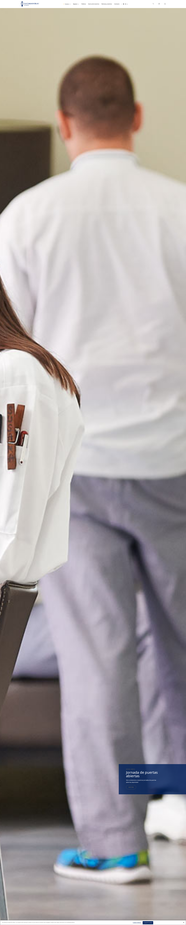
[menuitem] (153, 4)
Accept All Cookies (147, 922)
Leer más (131, 787)
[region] (93, 922)
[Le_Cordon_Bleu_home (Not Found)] (30, 4)
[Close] (183, 922)
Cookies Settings (137, 922)
